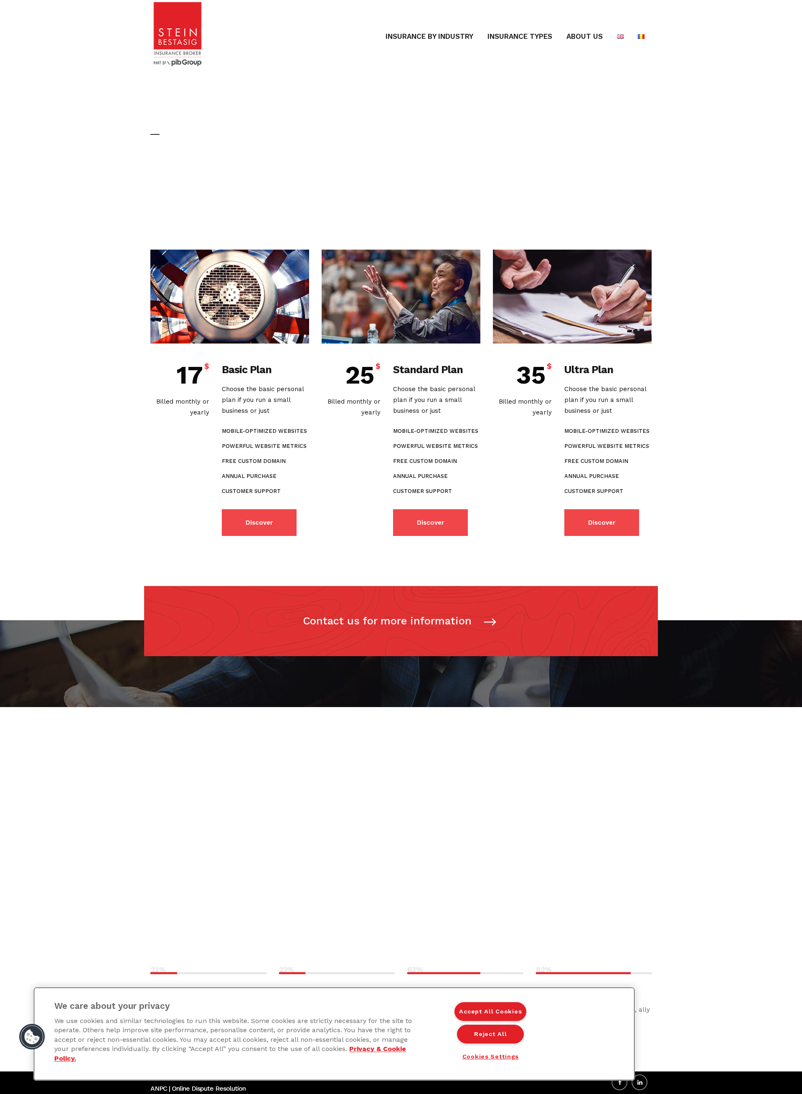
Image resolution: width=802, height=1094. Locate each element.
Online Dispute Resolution (209, 1088)
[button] (32, 1036)
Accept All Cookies (490, 1011)
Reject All (490, 1034)
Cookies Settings (490, 1056)
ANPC (158, 1088)
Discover (259, 522)
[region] (334, 1034)
